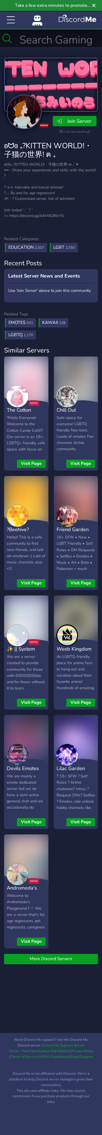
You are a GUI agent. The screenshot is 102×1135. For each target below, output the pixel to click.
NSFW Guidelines (53, 1056)
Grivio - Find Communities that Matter (39, 1051)
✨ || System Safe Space (21, 652)
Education (26, 247)
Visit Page (31, 463)
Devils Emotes (23, 768)
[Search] (7, 39)
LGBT (64, 247)
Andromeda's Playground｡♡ (22, 891)
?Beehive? (18, 529)
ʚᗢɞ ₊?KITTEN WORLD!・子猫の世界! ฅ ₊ (48, 150)
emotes (20, 323)
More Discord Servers (51, 959)
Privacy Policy (82, 1051)
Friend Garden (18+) (73, 533)
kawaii (54, 323)
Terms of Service (24, 1056)
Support (86, 1056)
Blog (74, 1056)
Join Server (79, 121)
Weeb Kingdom (74, 648)
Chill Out (66, 409)
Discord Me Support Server (63, 1045)
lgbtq (20, 335)
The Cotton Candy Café (20, 413)
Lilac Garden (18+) (71, 772)
